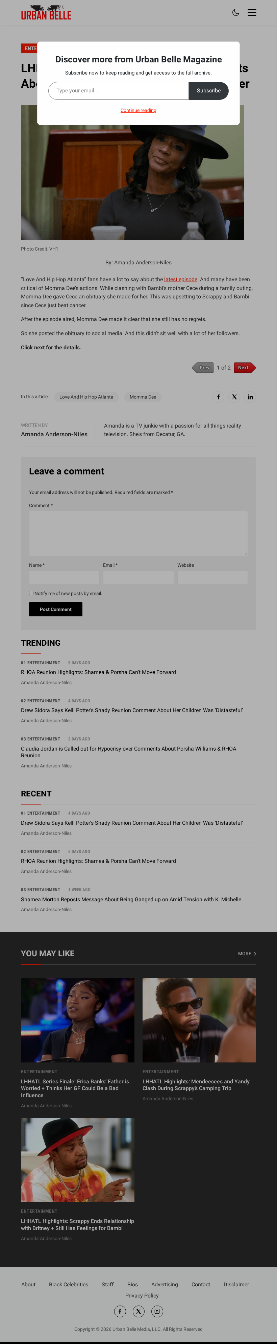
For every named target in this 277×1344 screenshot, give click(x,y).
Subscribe (209, 90)
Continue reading (138, 110)
